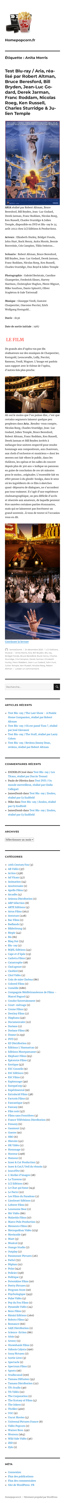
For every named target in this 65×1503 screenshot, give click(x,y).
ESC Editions (15, 1073)
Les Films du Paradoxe (21, 1196)
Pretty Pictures (17, 1285)
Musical (9, 653)
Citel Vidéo (14, 975)
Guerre (12, 1132)
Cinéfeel (13, 970)
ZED (10, 1442)
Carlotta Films (16, 958)
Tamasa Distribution (20, 1383)
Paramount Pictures (20, 1255)
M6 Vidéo (14, 1213)
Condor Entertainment (21, 1000)
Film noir (13, 1111)
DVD (10, 1039)
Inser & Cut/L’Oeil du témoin (25, 1166)
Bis (10, 936)
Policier (12, 1272)
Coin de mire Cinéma (20, 979)
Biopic (11, 932)
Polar (11, 1268)
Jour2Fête (14, 1170)
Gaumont (13, 1128)
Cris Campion (22, 659)
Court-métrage (17, 1005)
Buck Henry (43, 656)
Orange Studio (16, 1247)
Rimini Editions (17, 1315)
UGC (10, 1413)
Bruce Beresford (28, 656)
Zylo (10, 1447)
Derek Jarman (36, 659)
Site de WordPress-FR (21, 1484)
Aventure (13, 915)
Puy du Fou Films (18, 1302)
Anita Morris (21, 653)
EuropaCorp (15, 1085)
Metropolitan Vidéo (19, 1230)
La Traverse (15, 1179)
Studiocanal (15, 1374)
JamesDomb (15, 649)
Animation (14, 881)
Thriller (12, 1408)
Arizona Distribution (20, 898)
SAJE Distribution (18, 1328)
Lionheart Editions (19, 1200)
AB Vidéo (13, 868)
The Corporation (18, 1396)
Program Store (17, 1289)
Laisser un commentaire (27, 668)
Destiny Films (16, 1013)
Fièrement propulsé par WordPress (40, 1497)
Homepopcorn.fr (20, 40)
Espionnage (15, 1081)
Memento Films (17, 1226)
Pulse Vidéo (15, 1298)
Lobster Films (16, 1204)
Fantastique (15, 1102)
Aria (30, 653)
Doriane (13, 1026)
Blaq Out (13, 941)
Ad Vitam (13, 877)
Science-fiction (17, 1332)
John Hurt (51, 662)
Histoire (13, 1141)
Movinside (14, 1234)
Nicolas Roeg (38, 665)
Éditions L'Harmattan (21, 1047)
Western (13, 1434)
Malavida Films (17, 1217)
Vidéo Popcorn (16, 1425)
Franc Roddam (20, 662)
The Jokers (14, 1404)
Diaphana (14, 1017)
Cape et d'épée (16, 953)
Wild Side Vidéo (17, 1438)
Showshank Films (18, 1345)
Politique (13, 1277)
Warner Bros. (16, 1430)
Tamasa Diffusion (18, 1379)
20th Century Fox (18, 864)
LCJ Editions (52, 649)
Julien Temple (12, 665)
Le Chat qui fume (18, 1187)
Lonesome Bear (17, 1209)
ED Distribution (17, 1043)
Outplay (12, 1251)
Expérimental (16, 1090)
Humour (13, 1158)
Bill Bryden (38, 653)
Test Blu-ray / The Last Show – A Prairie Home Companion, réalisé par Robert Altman (32, 717)
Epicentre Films (17, 1060)
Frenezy (13, 1124)
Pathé (11, 1260)
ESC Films (14, 1077)
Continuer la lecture (17, 641)
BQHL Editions (17, 949)
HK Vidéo (13, 1145)
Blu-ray (48, 653)
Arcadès (12, 894)
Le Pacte (13, 1192)
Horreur (13, 1153)
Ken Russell (25, 665)
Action (12, 873)
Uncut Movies (16, 1417)
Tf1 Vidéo (13, 1391)
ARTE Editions (16, 907)
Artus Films (15, 911)
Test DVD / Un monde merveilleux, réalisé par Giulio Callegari (30, 785)
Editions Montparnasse (22, 1051)
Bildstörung (15, 928)
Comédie (13, 987)
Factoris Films (16, 1098)
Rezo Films (14, 1311)
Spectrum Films (17, 1366)
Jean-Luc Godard (36, 662)
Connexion (14, 1472)
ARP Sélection (16, 902)
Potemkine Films (18, 1281)
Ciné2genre (15, 966)
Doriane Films (16, 1030)
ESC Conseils (15, 1068)
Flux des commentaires (22, 1480)
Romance (13, 1323)
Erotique (13, 1064)
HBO (10, 1136)
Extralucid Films (18, 1094)
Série (11, 1336)
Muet (11, 1238)
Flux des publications (20, 1476)
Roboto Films (16, 1319)
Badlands (13, 924)
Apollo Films (15, 890)
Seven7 (12, 1340)
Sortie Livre (15, 1357)
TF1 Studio (14, 1387)
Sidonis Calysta (17, 1349)
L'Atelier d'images (19, 1175)
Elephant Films (17, 1056)
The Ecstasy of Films (20, 1400)
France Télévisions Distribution (27, 1119)
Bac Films (14, 919)
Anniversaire (15, 885)
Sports (12, 1370)
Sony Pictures (16, 1353)
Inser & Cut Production (21, 1162)
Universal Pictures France (23, 1421)
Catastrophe (15, 962)
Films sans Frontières (21, 1115)
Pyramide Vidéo (17, 1306)
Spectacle (13, 1362)
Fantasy (13, 1107)
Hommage (14, 1149)
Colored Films (16, 983)
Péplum (12, 1264)
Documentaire (16, 1022)
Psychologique (16, 1294)
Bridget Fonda (12, 656)
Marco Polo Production (21, 1221)
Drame (12, 1034)
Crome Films (15, 1009)
